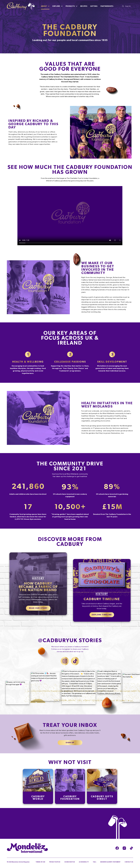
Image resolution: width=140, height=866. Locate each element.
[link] (28, 362)
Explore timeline (102, 615)
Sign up (70, 743)
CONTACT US (129, 862)
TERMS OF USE (40, 862)
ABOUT (44, 6)
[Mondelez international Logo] (27, 848)
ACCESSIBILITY (84, 862)
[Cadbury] (21, 6)
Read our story (38, 608)
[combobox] (127, 6)
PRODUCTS (70, 6)
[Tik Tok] (131, 848)
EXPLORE (56, 6)
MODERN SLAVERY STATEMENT (110, 862)
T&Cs (94, 862)
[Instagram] (124, 848)
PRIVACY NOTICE (54, 862)
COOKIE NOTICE (69, 862)
